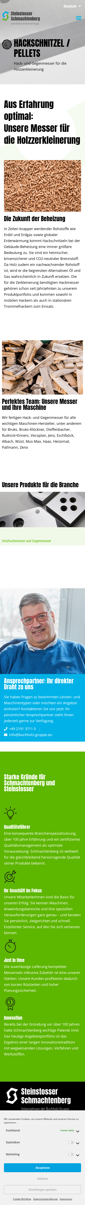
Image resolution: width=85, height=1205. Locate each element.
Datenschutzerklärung (45, 1199)
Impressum (66, 1199)
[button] (78, 18)
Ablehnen (42, 1179)
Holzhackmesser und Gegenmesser (26, 541)
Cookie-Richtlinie (22, 1199)
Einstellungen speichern (43, 1189)
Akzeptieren (42, 1168)
